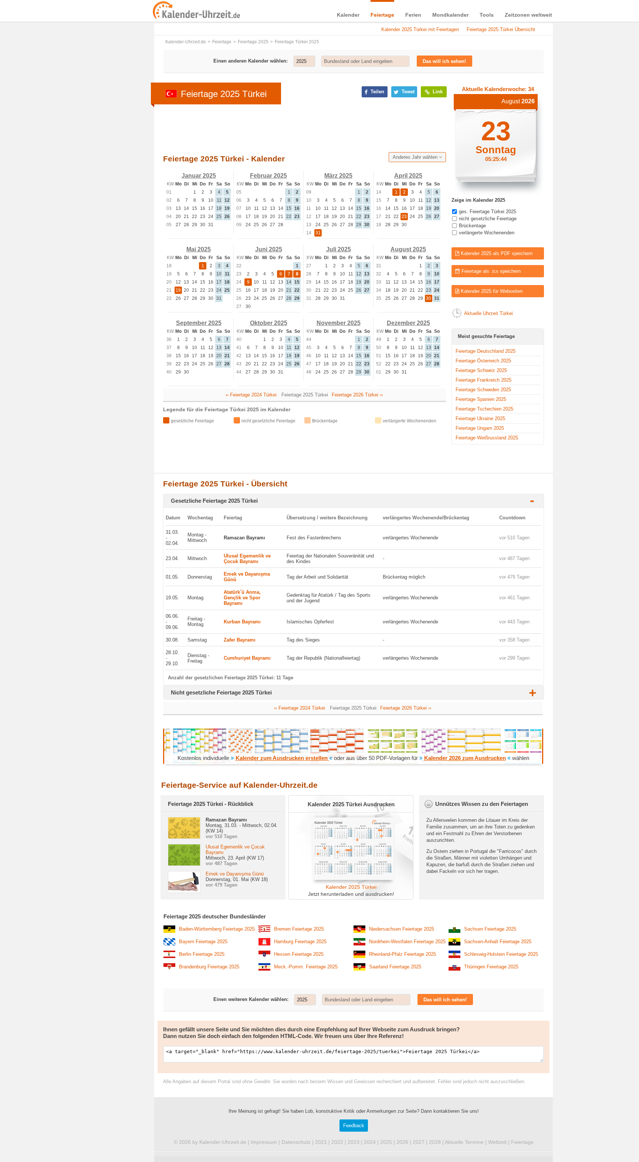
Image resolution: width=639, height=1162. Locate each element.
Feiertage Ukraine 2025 (480, 418)
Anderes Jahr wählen (416, 157)
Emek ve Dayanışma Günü (235, 874)
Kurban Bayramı (242, 621)
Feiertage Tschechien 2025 (484, 409)
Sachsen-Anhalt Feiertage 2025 (497, 941)
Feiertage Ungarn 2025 (480, 428)
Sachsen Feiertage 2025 (490, 929)
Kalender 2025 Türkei (351, 887)
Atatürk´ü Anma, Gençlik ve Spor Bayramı (242, 597)
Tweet (407, 91)
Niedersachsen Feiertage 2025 (401, 929)
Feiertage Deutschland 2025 (485, 351)
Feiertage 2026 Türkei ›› (357, 395)
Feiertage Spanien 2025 (481, 399)
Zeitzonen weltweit (528, 15)
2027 (419, 1142)
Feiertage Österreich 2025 (483, 361)
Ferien (413, 15)
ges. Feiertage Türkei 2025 (487, 211)
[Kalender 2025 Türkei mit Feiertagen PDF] (351, 878)
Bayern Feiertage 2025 (203, 941)
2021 (321, 1142)
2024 (370, 1142)
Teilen (376, 91)
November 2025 (339, 323)
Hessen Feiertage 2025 (299, 954)
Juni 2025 (268, 249)
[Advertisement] (97, 238)
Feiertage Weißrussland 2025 (487, 438)
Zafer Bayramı (240, 640)
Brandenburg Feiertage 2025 (209, 967)
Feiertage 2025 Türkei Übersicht (501, 29)
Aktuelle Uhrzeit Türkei (488, 313)
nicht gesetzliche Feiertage (488, 218)
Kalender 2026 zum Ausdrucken (465, 758)
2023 (353, 1142)
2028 (435, 1142)
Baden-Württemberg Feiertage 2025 (217, 929)
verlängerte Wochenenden (486, 232)
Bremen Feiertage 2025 (299, 929)
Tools (487, 15)
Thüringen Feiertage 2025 (491, 967)
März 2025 (338, 176)
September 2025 (199, 323)
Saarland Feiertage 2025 (395, 967)
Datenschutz (296, 1142)
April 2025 (408, 176)
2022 (337, 1142)
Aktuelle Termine (464, 1142)
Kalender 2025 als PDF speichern (495, 253)
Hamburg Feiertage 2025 (300, 941)
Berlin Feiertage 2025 (201, 954)
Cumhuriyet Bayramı (247, 658)
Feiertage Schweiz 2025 (481, 370)
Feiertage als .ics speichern (490, 271)
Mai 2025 (198, 249)
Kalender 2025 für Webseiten (491, 291)
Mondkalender (450, 15)
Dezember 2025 (408, 323)
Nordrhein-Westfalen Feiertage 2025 (407, 941)
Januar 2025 (199, 176)
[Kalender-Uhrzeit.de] (161, 10)
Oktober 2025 (268, 323)
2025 (386, 1142)
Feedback (353, 1125)
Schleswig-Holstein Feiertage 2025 (501, 954)
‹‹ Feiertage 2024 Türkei (251, 395)
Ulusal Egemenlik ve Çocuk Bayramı (247, 558)
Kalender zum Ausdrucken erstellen (282, 758)
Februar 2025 (268, 176)
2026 (402, 1142)
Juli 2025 (338, 249)
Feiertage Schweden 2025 (483, 389)
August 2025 (408, 249)
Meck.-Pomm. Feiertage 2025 (306, 967)
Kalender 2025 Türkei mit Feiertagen (420, 29)
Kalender (348, 15)
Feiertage (382, 15)
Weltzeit (497, 1142)
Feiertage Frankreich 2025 (483, 380)
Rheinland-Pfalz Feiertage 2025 (402, 954)
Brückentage (472, 225)
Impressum (264, 1142)
